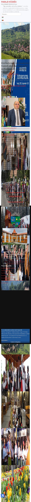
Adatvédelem (4, 340)
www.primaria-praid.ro (14, 263)
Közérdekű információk (12, 74)
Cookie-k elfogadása (15, 342)
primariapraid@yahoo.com (16, 261)
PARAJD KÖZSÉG (8, 2)
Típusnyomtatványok (16, 202)
